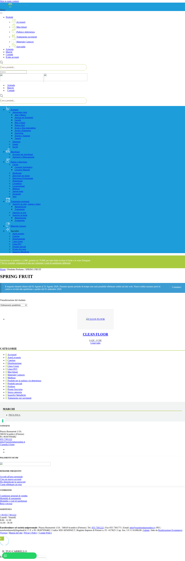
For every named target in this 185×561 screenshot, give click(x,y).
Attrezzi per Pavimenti (23, 117)
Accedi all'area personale (11, 476)
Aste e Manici (20, 115)
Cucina (15, 164)
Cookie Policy (45, 533)
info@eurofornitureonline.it (12, 442)
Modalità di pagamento (10, 498)
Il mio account (12, 57)
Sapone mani (17, 191)
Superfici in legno (19, 215)
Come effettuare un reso (11, 484)
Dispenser (16, 142)
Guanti (15, 144)
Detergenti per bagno (21, 176)
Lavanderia (17, 183)
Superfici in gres (19, 213)
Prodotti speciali (19, 247)
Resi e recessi (6, 503)
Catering (16, 236)
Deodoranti (17, 173)
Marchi (9, 52)
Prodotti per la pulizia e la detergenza (24, 380)
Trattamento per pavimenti (19, 398)
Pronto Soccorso (19, 249)
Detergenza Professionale (22, 178)
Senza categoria (15, 392)
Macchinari (21, 27)
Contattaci (176, 287)
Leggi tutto (95, 343)
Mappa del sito (15, 533)
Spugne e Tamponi (22, 136)
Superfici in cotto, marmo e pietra (26, 204)
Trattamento (19, 209)
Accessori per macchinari (22, 154)
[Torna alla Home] (14, 7)
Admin (146, 530)
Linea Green (17, 241)
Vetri (14, 196)
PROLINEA (14, 415)
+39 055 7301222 (8, 515)
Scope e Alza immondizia (25, 128)
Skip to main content (9, 1)
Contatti (9, 54)
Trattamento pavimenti (26, 37)
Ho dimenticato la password (12, 482)
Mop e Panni (19, 123)
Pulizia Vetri (19, 125)
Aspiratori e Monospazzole (23, 157)
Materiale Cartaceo (25, 42)
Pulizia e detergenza (25, 32)
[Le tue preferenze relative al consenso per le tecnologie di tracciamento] (2, 421)
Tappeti (17, 138)
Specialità (20, 46)
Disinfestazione (18, 239)
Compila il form (7, 444)
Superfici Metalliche (20, 252)
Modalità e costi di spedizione (13, 501)
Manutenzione (20, 207)
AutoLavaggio (18, 234)
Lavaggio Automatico (23, 167)
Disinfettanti (17, 181)
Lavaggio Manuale (22, 170)
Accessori (20, 22)
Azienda (9, 49)
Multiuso (16, 189)
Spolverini (18, 133)
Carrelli (17, 120)
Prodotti (9, 17)
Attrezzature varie (19, 112)
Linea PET (17, 244)
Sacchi (15, 147)
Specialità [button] (14, 231)
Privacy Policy (30, 533)
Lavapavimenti (18, 186)
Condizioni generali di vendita (13, 496)
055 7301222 (6, 439)
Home (3, 269)
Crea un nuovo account (10, 479)
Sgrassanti (16, 194)
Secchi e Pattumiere (22, 130)
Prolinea (11, 386)
